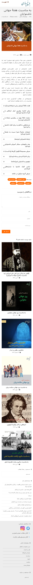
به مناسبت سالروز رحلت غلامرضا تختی (16, 462)
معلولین (13, 183)
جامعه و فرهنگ (26, 552)
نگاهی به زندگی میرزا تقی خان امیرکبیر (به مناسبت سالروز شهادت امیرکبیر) (16, 274)
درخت (29, 495)
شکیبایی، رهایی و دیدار (16, 350)
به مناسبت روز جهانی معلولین (16, 313)
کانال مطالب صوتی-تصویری (20, 533)
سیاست (28, 556)
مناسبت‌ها (11, 179)
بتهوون (28, 183)
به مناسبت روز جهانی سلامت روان (16, 387)
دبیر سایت (26, 55)
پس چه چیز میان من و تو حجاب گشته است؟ (20, 492)
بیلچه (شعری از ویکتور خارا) (24, 498)
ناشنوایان (20, 183)
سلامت (28, 562)
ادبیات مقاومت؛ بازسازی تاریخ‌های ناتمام (21, 516)
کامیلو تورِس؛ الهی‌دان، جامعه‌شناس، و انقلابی (20, 508)
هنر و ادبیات (27, 549)
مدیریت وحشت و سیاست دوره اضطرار (21, 501)
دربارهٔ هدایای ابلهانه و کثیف (24, 504)
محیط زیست (27, 565)
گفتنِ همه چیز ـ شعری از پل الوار (23, 489)
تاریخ (29, 559)
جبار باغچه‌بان (20, 179)
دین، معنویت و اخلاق (25, 546)
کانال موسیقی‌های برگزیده (21, 537)
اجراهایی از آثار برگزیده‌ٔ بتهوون (16, 424)
